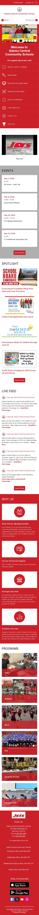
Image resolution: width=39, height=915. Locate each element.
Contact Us (30, 2)
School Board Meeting (12, 203)
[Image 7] (29, 41)
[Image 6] (26, 41)
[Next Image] (10, 41)
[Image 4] (21, 41)
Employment (18, 2)
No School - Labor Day (12, 184)
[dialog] (19, 665)
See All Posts (19, 380)
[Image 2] (15, 41)
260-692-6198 (20, 836)
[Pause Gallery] (34, 37)
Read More (24, 408)
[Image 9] (35, 41)
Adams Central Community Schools (18, 847)
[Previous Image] (5, 41)
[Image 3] (18, 41)
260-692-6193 (21, 834)
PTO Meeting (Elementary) (13, 221)
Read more (19, 159)
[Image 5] (24, 41)
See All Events (19, 253)
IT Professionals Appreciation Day (16, 239)
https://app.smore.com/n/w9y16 (13, 479)
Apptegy (23, 912)
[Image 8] (32, 41)
